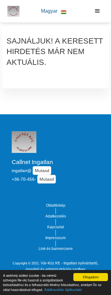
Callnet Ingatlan (32, 162)
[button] (53, 11)
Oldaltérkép (55, 205)
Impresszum (55, 238)
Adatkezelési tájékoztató (63, 289)
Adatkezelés (55, 216)
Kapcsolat (55, 227)
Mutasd (42, 170)
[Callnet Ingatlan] (11, 11)
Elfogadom (90, 277)
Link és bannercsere (56, 249)
